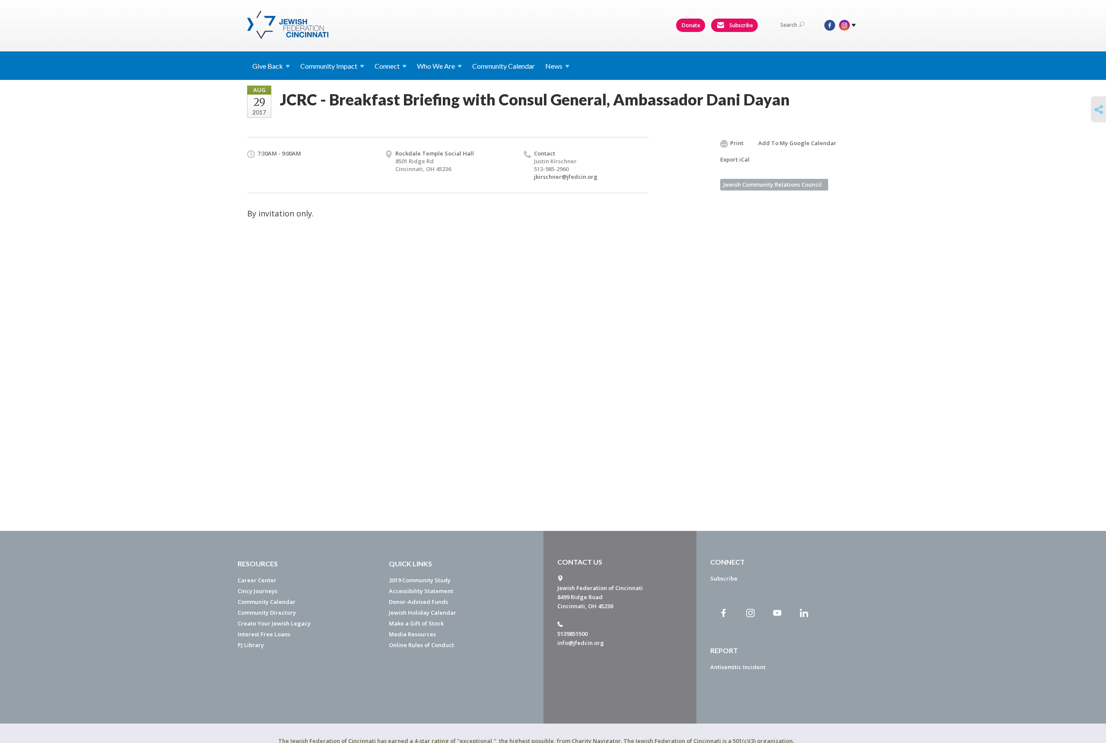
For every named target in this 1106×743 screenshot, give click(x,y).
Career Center (257, 580)
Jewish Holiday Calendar (422, 612)
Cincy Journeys (257, 591)
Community (328, 66)
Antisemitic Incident (738, 667)
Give (267, 66)
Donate (691, 25)
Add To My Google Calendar (797, 143)
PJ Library (251, 645)
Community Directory (267, 612)
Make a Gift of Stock (416, 623)
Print (737, 143)
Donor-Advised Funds (418, 602)
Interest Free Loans (264, 634)
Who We (436, 66)
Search (788, 25)
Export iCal (735, 159)
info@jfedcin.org (580, 643)
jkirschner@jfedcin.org (565, 177)
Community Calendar (503, 66)
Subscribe (740, 25)
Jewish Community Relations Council (772, 184)
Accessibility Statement (421, 591)
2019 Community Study (420, 580)
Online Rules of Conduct (421, 645)
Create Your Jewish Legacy (274, 623)
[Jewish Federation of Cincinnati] (289, 24)
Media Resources (412, 634)
